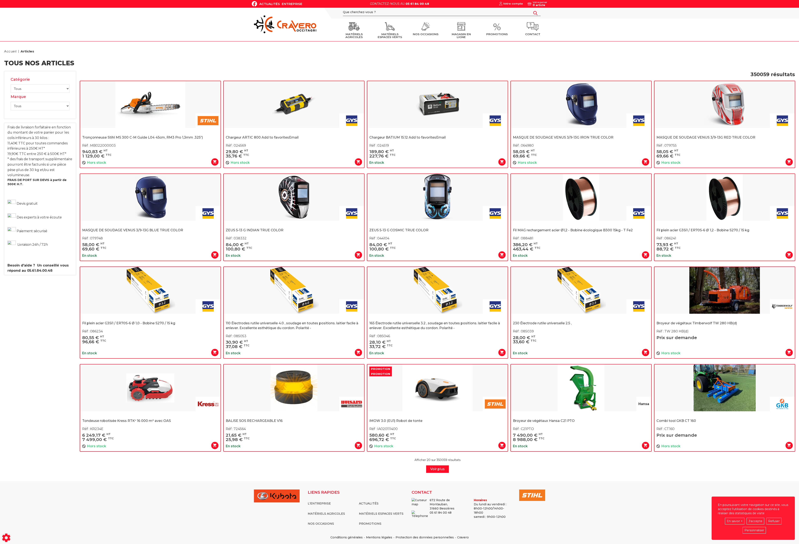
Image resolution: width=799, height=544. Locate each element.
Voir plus (437, 469)
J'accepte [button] (755, 521)
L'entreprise (319, 503)
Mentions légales (379, 537)
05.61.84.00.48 (39, 271)
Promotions (370, 523)
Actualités (269, 3)
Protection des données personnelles (425, 537)
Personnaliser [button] (754, 530)
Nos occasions (321, 523)
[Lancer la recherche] (535, 13)
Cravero (463, 537)
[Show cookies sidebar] (6, 538)
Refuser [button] (774, 521)
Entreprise (292, 3)
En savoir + (735, 521)
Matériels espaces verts (381, 513)
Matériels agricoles (326, 513)
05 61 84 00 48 (417, 4)
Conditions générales (346, 537)
